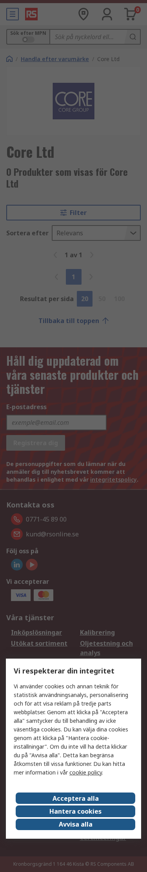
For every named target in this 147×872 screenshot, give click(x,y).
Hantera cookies (75, 811)
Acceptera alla (76, 798)
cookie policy (85, 772)
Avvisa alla (76, 824)
